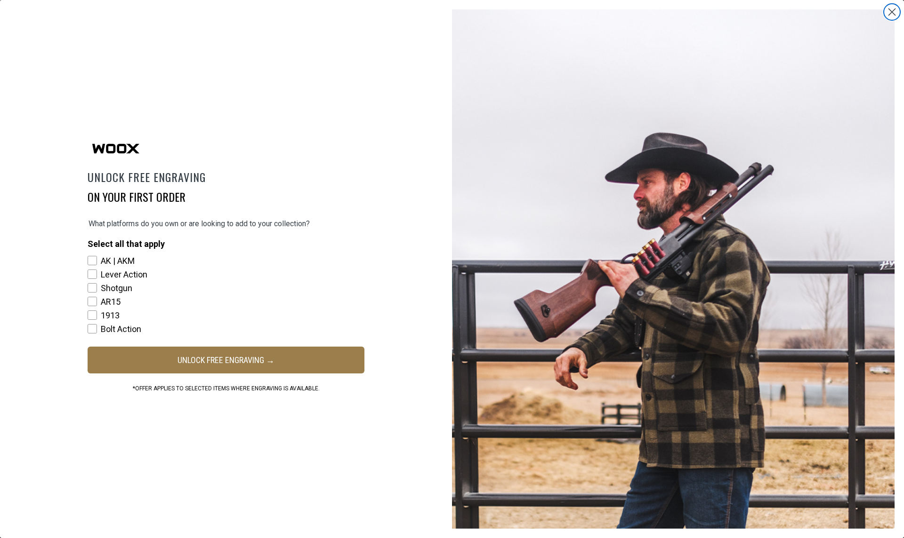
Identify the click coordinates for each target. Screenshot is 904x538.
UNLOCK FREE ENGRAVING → (226, 360)
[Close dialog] (892, 12)
